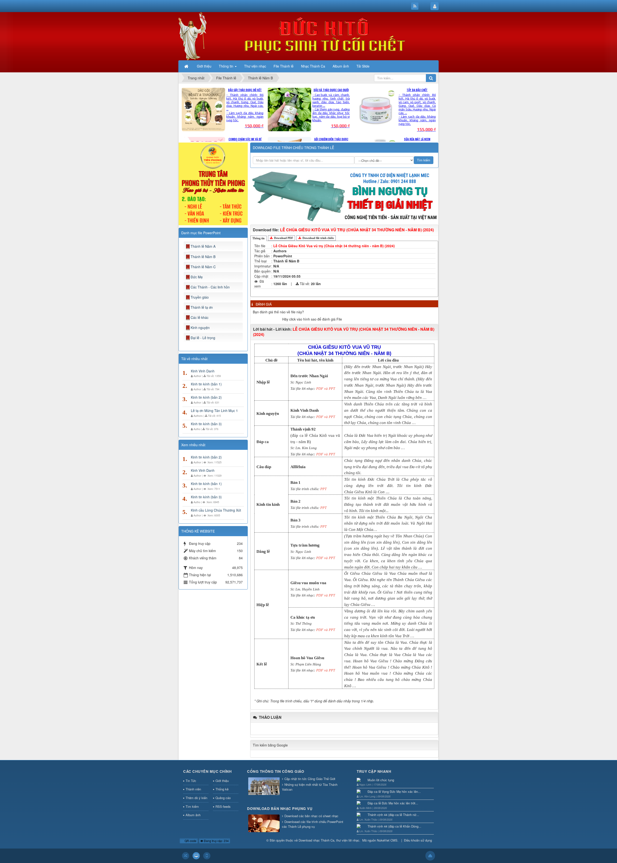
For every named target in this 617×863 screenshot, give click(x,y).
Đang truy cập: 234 (216, 841)
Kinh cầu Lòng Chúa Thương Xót (216, 510)
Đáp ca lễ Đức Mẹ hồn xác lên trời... (393, 803)
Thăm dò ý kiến (196, 797)
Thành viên (193, 789)
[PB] (213, 183)
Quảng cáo (223, 797)
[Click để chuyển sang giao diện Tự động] (185, 855)
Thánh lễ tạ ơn (202, 307)
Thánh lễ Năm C (203, 266)
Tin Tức (191, 780)
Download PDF (283, 238)
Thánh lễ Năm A (203, 246)
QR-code (190, 841)
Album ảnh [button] (341, 66)
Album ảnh (193, 815)
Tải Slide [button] (362, 66)
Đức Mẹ (197, 276)
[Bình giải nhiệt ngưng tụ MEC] (344, 195)
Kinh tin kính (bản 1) (206, 384)
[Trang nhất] (187, 66)
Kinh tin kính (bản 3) (206, 423)
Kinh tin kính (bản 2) (206, 397)
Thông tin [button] (226, 66)
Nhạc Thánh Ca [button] (313, 66)
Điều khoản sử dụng (418, 840)
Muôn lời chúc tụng (381, 780)
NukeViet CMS (387, 840)
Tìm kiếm (192, 806)
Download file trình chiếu (318, 238)
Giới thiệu (222, 780)
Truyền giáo (200, 297)
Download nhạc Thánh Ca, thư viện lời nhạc (329, 840)
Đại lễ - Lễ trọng (203, 337)
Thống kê (221, 789)
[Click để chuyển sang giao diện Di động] (206, 855)
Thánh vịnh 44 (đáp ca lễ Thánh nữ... (393, 814)
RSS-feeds (223, 806)
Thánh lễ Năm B (203, 256)
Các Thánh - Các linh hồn (210, 287)
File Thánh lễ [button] (284, 66)
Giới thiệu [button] (204, 66)
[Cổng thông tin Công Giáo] (264, 786)
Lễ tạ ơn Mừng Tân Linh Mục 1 (214, 410)
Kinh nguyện (200, 327)
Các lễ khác (199, 317)
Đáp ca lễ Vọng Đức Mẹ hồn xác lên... (394, 791)
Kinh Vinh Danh (203, 371)
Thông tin (258, 238)
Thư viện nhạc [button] (255, 66)
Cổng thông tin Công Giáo (275, 771)
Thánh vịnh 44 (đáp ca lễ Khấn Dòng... (394, 826)
